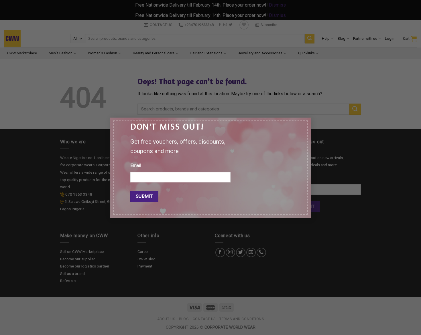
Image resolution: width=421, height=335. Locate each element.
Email (135, 165)
